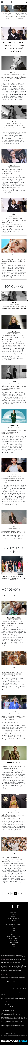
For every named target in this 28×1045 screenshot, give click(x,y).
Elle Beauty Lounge (14, 617)
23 (22, 893)
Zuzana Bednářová (12, 256)
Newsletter (13, 912)
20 (12, 893)
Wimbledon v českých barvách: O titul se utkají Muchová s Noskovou (11, 859)
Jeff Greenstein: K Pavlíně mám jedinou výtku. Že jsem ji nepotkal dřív (13, 78)
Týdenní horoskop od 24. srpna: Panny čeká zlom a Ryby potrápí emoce (13, 432)
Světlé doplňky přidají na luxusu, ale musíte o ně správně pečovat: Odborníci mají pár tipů (12, 1005)
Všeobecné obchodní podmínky (13, 924)
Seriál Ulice (23, 960)
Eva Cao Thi (12, 216)
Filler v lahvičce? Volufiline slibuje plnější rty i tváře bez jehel (13, 261)
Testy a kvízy (12, 955)
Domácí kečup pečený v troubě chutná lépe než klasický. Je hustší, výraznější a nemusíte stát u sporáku (13, 1026)
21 (16, 894)
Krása (14, 255)
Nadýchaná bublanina (17, 970)
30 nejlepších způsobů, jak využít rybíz (17, 967)
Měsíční (13, 595)
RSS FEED (14, 926)
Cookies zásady (13, 940)
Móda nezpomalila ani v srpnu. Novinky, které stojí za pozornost (13, 388)
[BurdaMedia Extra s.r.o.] (14, 1041)
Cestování (3, 956)
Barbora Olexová (12, 167)
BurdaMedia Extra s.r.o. (17, 1033)
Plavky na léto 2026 (5, 962)
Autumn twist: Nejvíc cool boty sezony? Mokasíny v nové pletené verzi (13, 220)
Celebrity (14, 72)
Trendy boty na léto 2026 (15, 962)
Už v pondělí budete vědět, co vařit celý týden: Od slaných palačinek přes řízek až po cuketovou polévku (12, 1022)
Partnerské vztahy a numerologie (13, 960)
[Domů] (14, 907)
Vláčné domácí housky (14, 965)
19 (9, 893)
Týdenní (4, 595)
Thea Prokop (6, 74)
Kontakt (13, 916)
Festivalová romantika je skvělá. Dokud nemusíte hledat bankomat (11, 674)
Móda (14, 121)
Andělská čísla (19, 955)
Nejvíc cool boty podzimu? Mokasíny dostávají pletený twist (13, 985)
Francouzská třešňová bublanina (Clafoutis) (17, 966)
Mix (14, 526)
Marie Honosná (12, 427)
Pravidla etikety (12, 954)
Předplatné (13, 914)
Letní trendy (22, 956)
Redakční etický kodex (13, 918)
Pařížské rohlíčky (4, 967)
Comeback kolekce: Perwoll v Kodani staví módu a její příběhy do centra (14, 578)
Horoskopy (14, 426)
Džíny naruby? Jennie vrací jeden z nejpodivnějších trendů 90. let (13, 127)
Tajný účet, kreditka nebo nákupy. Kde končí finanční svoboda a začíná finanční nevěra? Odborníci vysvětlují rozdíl (14, 1014)
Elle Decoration (14, 942)
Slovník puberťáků (20, 954)
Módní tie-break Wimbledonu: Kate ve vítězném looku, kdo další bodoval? (13, 718)
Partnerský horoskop (5, 955)
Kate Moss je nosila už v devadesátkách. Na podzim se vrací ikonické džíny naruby (13, 978)
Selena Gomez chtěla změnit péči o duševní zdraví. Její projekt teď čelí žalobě (13, 982)
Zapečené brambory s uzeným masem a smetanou (11, 969)
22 (19, 893)
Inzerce (13, 922)
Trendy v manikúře (13, 959)
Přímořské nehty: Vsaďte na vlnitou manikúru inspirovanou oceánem (12, 817)
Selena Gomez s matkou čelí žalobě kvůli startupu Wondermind (12, 171)
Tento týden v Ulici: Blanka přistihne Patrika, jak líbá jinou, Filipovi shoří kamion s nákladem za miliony (14, 1009)
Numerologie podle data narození (12, 956)
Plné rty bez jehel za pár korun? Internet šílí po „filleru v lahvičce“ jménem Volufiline (14, 989)
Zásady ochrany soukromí (13, 936)
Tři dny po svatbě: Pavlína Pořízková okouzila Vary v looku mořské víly (12, 623)
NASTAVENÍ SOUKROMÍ (13, 938)
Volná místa (13, 920)
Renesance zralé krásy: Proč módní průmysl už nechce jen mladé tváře (13, 337)
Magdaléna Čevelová (15, 74)
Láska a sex (13, 934)
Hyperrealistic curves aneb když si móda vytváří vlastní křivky (13, 480)
